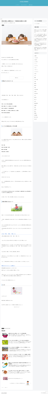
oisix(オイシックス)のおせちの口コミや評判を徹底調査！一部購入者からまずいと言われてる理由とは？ (40, 44)
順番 (9, 328)
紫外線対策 (36, 103)
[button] (46, 23)
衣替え (35, 109)
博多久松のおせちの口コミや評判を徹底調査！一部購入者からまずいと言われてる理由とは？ (40, 48)
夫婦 (35, 87)
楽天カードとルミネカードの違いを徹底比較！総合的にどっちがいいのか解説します (40, 31)
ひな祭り (35, 59)
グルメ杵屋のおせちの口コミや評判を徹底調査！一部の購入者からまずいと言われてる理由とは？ (40, 40)
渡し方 (35, 99)
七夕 (35, 75)
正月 (35, 95)
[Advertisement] (24, 12)
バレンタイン (36, 71)
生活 (35, 101)
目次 (15, 77)
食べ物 (3, 328)
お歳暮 (35, 55)
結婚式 (35, 105)
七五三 (35, 73)
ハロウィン (36, 69)
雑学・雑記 (36, 117)
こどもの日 (36, 57)
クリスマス (36, 65)
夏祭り (35, 85)
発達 (7, 328)
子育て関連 (36, 89)
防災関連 (35, 115)
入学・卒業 (36, 79)
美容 (35, 107)
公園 (35, 81)
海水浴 (35, 97)
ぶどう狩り (36, 61)
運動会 (35, 113)
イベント (35, 63)
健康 (35, 77)
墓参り (35, 83)
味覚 (5, 328)
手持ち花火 (36, 93)
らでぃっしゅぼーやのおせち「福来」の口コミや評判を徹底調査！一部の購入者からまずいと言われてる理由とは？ (40, 35)
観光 (35, 111)
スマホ (35, 67)
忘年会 (35, 91)
